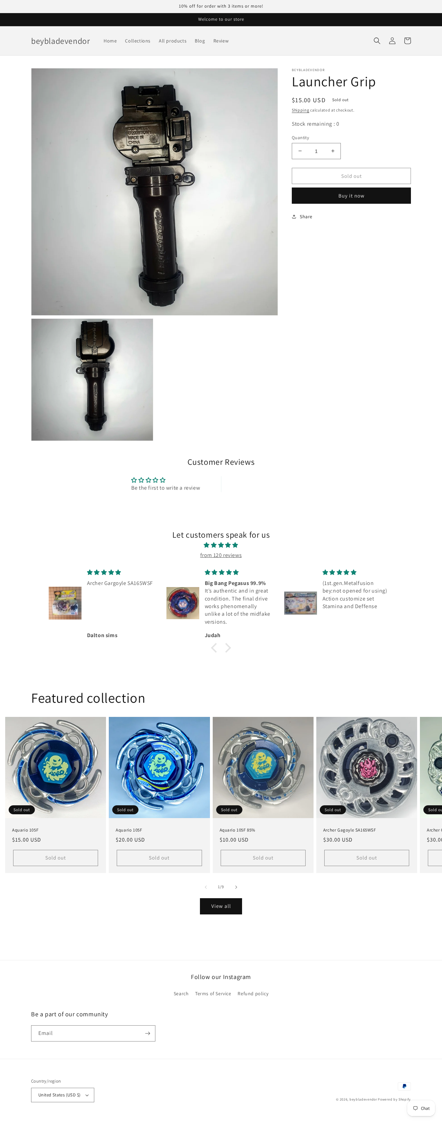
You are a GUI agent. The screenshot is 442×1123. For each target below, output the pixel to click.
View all (221, 906)
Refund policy (253, 993)
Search (181, 993)
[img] (221, 545)
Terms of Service (213, 993)
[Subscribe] (147, 1033)
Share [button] (306, 216)
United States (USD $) (59, 1095)
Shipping (300, 110)
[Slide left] (205, 887)
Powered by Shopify (394, 1099)
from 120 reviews (221, 555)
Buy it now (351, 195)
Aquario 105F (25, 830)
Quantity (300, 137)
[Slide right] (236, 887)
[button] (377, 40)
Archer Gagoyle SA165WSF (349, 830)
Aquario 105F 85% (238, 830)
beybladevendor (363, 1099)
